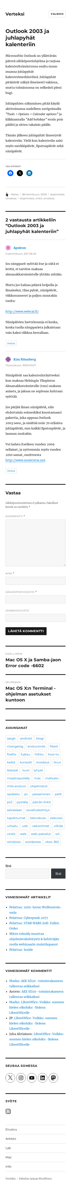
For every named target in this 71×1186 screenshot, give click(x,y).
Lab (8, 1148)
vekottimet (40, 826)
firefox (11, 754)
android (26, 738)
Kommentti (15, 516)
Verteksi (14, 14)
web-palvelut (41, 834)
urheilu (12, 826)
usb (25, 826)
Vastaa (11, 343)
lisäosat (12, 770)
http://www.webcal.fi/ (22, 311)
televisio (56, 818)
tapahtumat (16, 818)
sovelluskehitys (38, 810)
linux (57, 762)
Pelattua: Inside (21, 949)
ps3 (9, 802)
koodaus (42, 762)
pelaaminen (41, 794)
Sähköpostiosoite (21, 592)
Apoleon (19, 248)
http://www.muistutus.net (25, 460)
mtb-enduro (16, 786)
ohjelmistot (57, 194)
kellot (11, 762)
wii (57, 834)
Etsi (8, 866)
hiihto (39, 754)
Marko (15, 194)
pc (26, 794)
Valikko (57, 13)
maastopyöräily (18, 778)
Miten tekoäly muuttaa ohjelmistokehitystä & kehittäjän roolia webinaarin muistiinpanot (34, 939)
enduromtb (36, 746)
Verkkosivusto (17, 610)
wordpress (33, 842)
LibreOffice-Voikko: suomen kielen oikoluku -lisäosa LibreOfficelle (36, 1007)
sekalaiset (14, 810)
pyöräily (22, 802)
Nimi (10, 573)
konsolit (26, 762)
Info (8, 1166)
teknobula (38, 818)
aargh (11, 738)
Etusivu (11, 1129)
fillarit (54, 746)
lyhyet (38, 770)
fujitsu (25, 754)
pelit (58, 794)
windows (10, 198)
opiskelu (13, 794)
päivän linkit (42, 802)
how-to (53, 754)
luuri (26, 770)
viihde (58, 826)
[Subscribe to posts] (8, 1111)
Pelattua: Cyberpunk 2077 (28, 918)
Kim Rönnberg (24, 359)
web (23, 834)
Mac (8, 1157)
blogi (40, 738)
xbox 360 (52, 842)
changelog (15, 746)
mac (37, 778)
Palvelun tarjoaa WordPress (35, 1178)
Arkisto (10, 1139)
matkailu (52, 778)
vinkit (38, 198)
